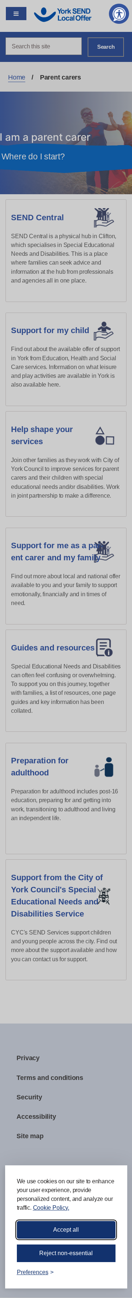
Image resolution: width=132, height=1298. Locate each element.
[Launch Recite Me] (119, 14)
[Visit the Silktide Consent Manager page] (111, 1272)
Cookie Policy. (51, 1208)
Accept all (66, 1230)
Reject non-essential (66, 1253)
